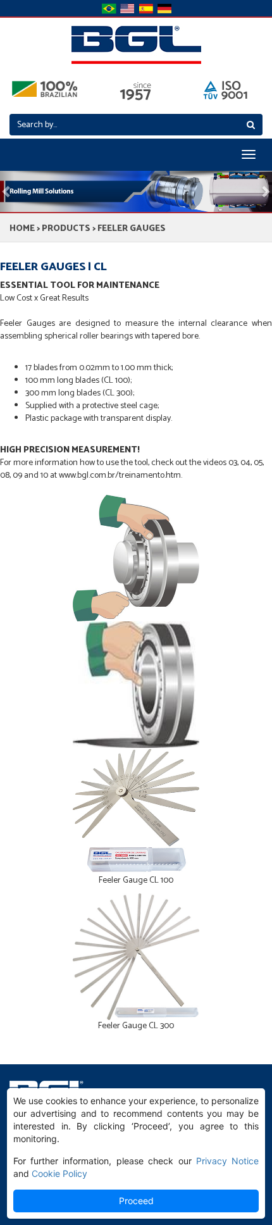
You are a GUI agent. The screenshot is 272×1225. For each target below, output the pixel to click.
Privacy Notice (227, 1160)
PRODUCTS (66, 228)
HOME (22, 228)
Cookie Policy (59, 1173)
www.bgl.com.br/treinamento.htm (120, 475)
